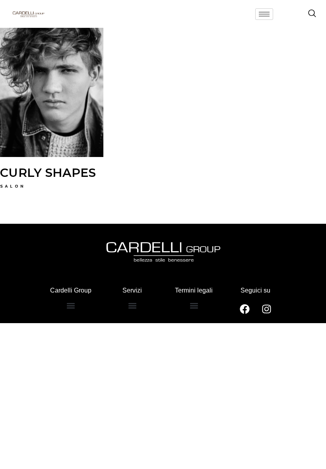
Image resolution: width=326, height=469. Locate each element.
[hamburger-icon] (264, 14)
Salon (13, 186)
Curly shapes (48, 172)
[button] (70, 305)
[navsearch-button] (312, 14)
